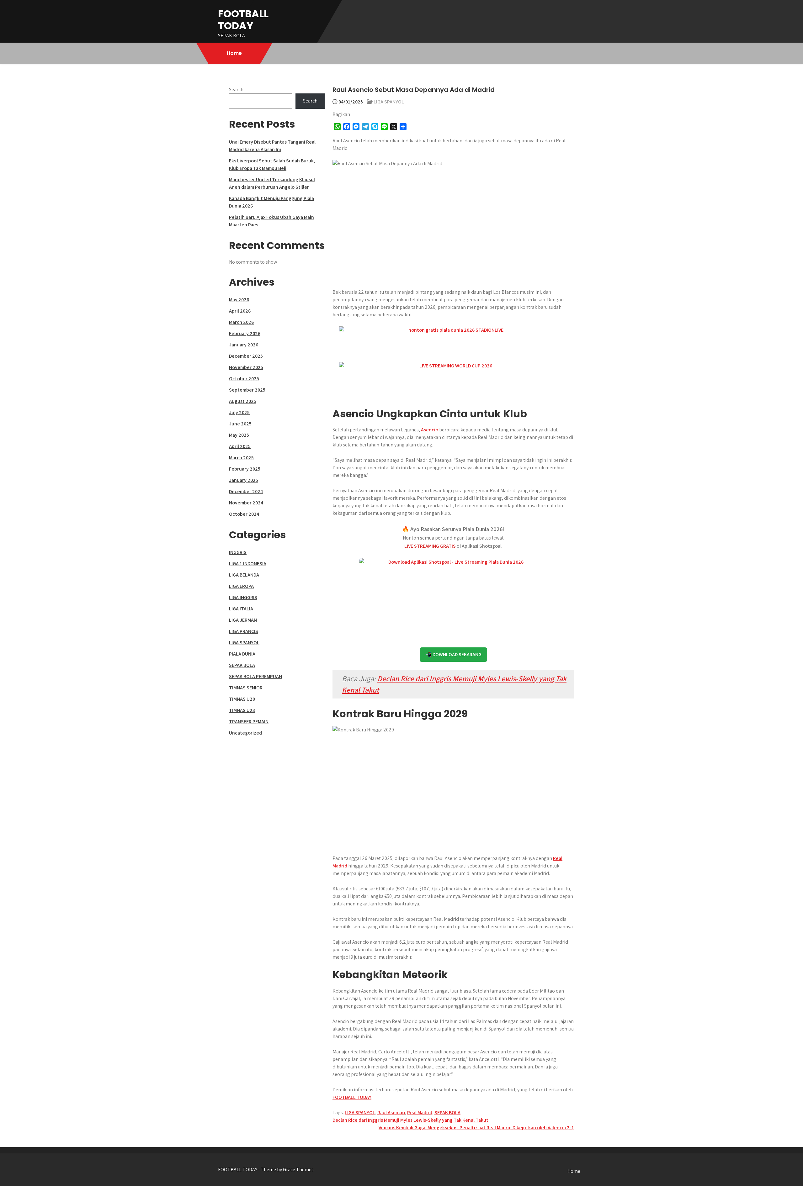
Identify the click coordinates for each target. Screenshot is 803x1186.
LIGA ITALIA (241, 608)
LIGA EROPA (241, 586)
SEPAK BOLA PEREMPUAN (255, 676)
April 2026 (240, 311)
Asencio (429, 429)
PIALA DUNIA (242, 654)
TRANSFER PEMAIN (249, 721)
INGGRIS (238, 552)
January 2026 (243, 344)
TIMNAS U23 (242, 710)
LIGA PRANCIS (243, 631)
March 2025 (241, 457)
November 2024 (246, 502)
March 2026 (241, 322)
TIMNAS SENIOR (246, 687)
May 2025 (239, 435)
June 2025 (240, 423)
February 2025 (244, 469)
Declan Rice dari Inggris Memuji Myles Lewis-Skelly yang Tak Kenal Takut (410, 1120)
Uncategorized (245, 733)
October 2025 (244, 378)
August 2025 (242, 401)
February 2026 (244, 333)
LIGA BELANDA (244, 575)
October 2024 (244, 514)
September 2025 (247, 390)
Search (236, 89)
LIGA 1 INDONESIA (247, 563)
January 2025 (243, 480)
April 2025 (240, 446)
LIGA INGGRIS (243, 597)
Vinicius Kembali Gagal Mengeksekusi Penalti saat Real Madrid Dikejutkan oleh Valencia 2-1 (476, 1127)
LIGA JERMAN (243, 620)
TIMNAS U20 (242, 699)
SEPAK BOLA (447, 1112)
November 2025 (246, 367)
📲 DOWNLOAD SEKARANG (453, 654)
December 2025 (246, 356)
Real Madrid (419, 1112)
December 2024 (246, 491)
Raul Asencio (391, 1112)
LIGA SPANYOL (389, 101)
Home (234, 53)
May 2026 (239, 299)
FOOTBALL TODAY (243, 20)
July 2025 (239, 412)
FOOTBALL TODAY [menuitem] (351, 1097)
